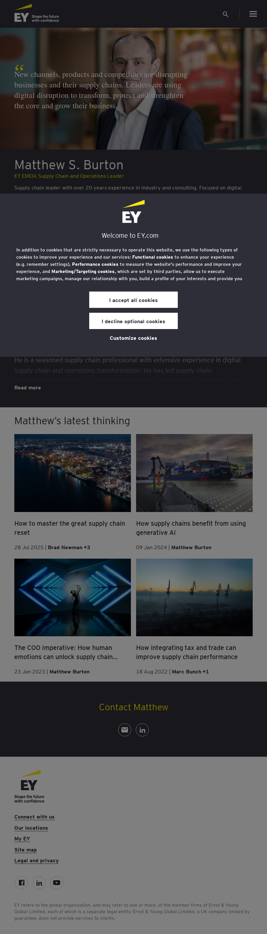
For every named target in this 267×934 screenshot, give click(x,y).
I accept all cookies (133, 299)
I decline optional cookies (133, 320)
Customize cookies (133, 337)
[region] (133, 275)
